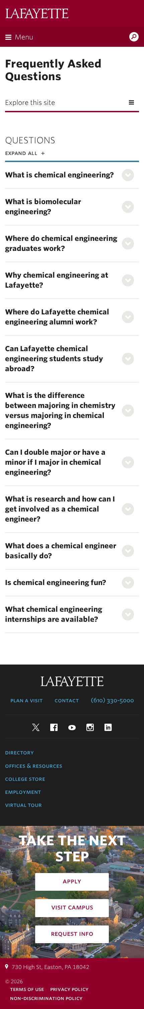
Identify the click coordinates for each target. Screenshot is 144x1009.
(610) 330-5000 (112, 700)
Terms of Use (27, 989)
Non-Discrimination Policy (46, 998)
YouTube (72, 727)
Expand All (21, 152)
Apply (72, 881)
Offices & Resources (33, 765)
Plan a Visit (26, 700)
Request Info (72, 933)
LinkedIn (108, 727)
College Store (25, 778)
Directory (19, 752)
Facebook (54, 727)
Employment (23, 791)
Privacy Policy (69, 989)
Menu (24, 37)
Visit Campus (72, 907)
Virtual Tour (23, 805)
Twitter (36, 727)
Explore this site (30, 103)
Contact (67, 700)
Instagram (90, 727)
